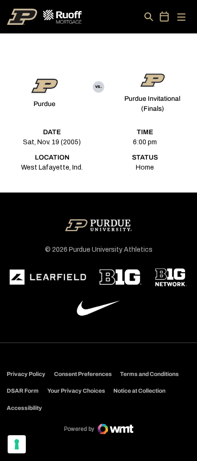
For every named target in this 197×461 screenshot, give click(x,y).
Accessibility (24, 407)
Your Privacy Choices (76, 390)
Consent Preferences (83, 374)
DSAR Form (23, 390)
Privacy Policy (26, 374)
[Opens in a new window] (48, 277)
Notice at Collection (139, 390)
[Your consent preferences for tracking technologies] (17, 444)
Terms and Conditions (149, 374)
